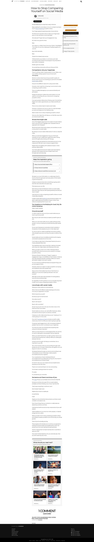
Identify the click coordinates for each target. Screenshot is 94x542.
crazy (35, 379)
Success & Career (43, 1)
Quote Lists (28, 1)
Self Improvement (35, 1)
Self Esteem (52, 517)
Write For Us (43, 540)
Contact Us (73, 530)
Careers (40, 540)
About (60, 1)
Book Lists (56, 1)
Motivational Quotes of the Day (70, 37)
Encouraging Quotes (69, 48)
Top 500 (46, 518)
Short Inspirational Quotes (70, 33)
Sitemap (13, 530)
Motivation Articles (15, 531)
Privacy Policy (63, 540)
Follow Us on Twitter (75, 532)
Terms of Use (48, 540)
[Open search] (81, 1)
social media (35, 81)
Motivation (50, 1)
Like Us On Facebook (75, 531)
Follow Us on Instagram (76, 535)
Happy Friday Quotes (69, 51)
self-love (45, 198)
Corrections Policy (52, 540)
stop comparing (40, 28)
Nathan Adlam (41, 15)
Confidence (45, 517)
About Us (72, 528)
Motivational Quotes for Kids (71, 40)
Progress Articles (15, 532)
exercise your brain (42, 319)
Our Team (33, 540)
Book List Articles (15, 535)
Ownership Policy (58, 540)
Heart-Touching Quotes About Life (69, 44)
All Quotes (13, 528)
